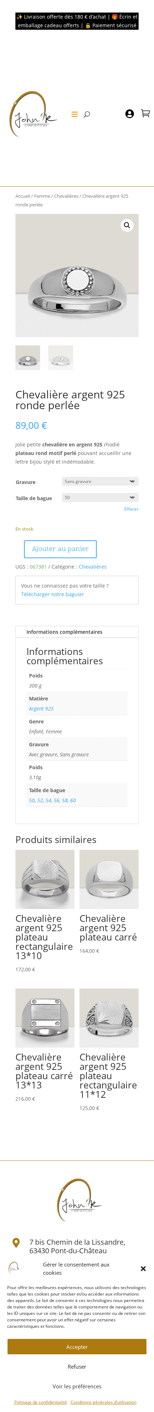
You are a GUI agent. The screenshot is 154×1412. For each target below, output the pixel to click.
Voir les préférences (77, 1386)
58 (65, 800)
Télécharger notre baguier (52, 594)
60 (73, 800)
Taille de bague (34, 498)
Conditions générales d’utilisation (103, 1402)
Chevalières (66, 196)
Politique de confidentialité (40, 1402)
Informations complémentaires (64, 631)
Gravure (25, 482)
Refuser (77, 1366)
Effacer (131, 509)
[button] (143, 1268)
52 (40, 800)
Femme (42, 196)
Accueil (22, 196)
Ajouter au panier (60, 549)
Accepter (77, 1346)
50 (32, 800)
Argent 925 (41, 708)
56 (56, 800)
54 (48, 800)
